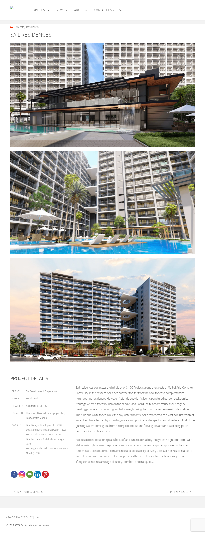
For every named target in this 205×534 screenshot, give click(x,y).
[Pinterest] (45, 474)
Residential (32, 27)
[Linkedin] (37, 474)
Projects (19, 27)
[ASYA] (14, 10)
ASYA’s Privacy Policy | (20, 517)
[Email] (29, 474)
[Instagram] (21, 474)
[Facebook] (14, 474)
